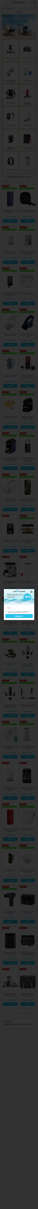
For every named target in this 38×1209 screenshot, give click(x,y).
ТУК (26, 612)
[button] (31, 592)
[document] (19, 604)
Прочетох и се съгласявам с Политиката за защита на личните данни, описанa (19, 612)
